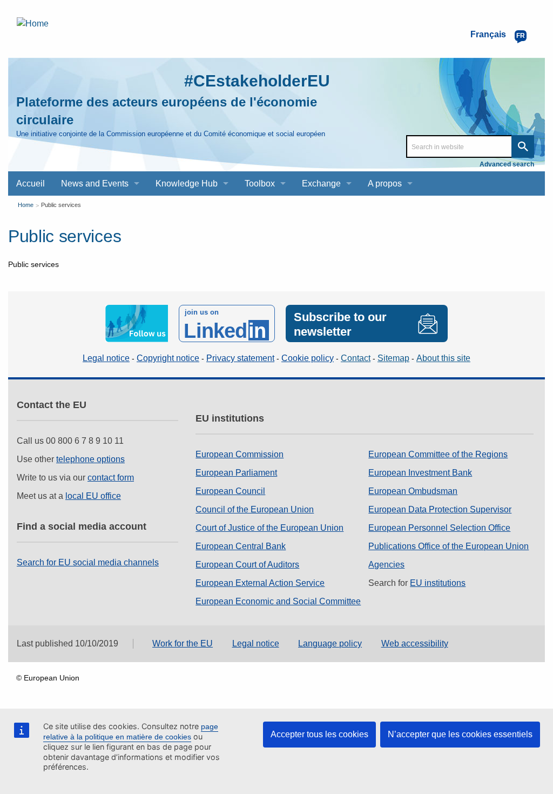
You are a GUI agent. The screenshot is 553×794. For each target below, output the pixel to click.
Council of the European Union (254, 509)
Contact (355, 358)
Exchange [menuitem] (321, 183)
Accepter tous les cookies (319, 734)
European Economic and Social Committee (278, 601)
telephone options (90, 459)
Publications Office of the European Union (448, 546)
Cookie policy (307, 358)
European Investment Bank (420, 472)
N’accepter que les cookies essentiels (460, 734)
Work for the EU (182, 643)
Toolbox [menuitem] (260, 183)
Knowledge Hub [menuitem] (187, 183)
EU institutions (438, 583)
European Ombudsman (412, 491)
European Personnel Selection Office (439, 527)
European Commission (239, 454)
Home (25, 205)
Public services (61, 205)
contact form (110, 477)
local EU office (93, 496)
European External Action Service (260, 583)
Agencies (386, 564)
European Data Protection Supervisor (439, 509)
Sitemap (393, 358)
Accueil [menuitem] (30, 183)
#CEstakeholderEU (257, 81)
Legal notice (106, 358)
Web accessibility (414, 643)
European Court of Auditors (247, 564)
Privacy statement (240, 358)
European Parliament (236, 472)
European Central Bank (240, 546)
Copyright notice (168, 358)
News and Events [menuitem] (95, 183)
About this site (443, 358)
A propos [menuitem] (385, 183)
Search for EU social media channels (88, 562)
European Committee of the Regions (438, 454)
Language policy (330, 643)
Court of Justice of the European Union (269, 527)
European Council (230, 491)
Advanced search (507, 164)
